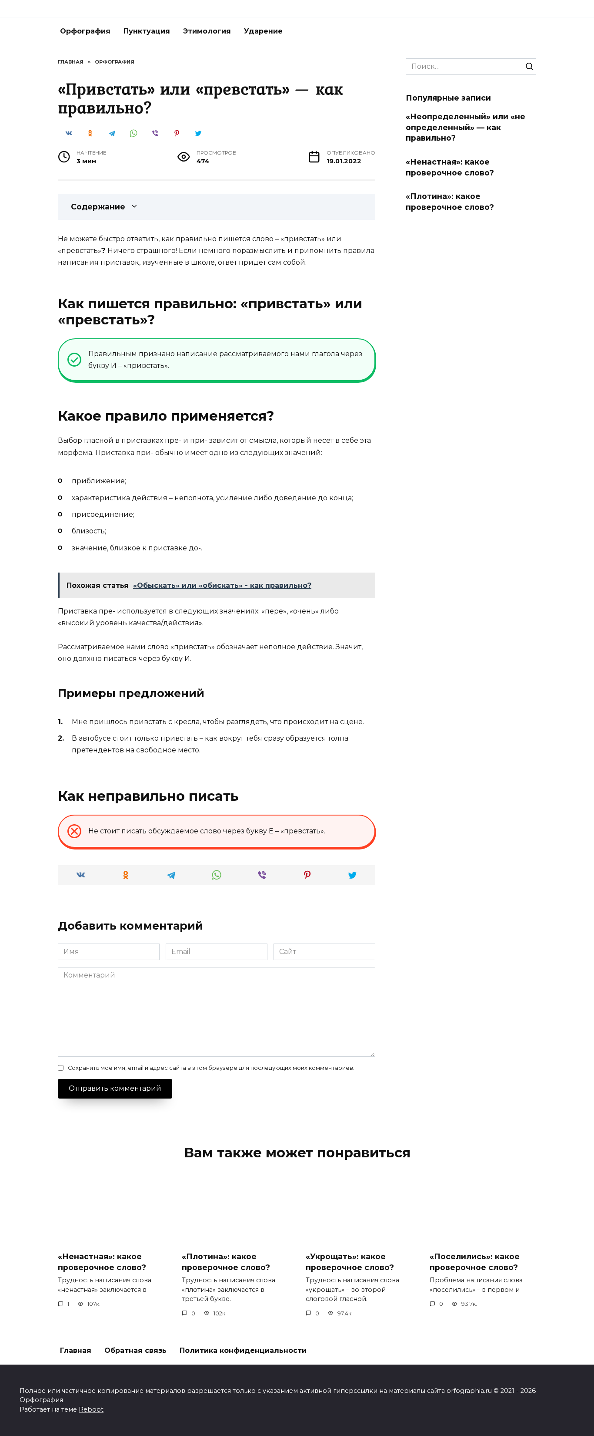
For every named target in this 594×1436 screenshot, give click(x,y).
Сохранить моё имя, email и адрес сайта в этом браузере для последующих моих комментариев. (211, 1068)
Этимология (207, 31)
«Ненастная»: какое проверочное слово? (450, 167)
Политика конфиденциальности (243, 1350)
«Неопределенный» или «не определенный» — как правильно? (465, 127)
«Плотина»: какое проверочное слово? (450, 202)
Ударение (263, 31)
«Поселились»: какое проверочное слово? (475, 1262)
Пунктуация (146, 31)
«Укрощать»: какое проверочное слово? (350, 1262)
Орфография (85, 31)
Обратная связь (135, 1350)
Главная (75, 1350)
